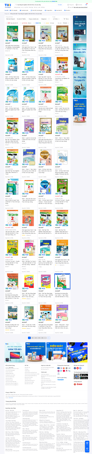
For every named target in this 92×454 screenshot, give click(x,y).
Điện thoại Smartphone (10, 433)
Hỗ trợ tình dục (15, 445)
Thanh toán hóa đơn (60, 435)
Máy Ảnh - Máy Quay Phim (79, 432)
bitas (86, 403)
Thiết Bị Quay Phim (80, 438)
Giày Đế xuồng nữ (30, 433)
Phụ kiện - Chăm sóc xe (61, 443)
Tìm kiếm (60, 4)
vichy (18, 404)
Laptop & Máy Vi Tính (65, 418)
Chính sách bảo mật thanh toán (31, 372)
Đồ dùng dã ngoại (81, 421)
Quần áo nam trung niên (29, 425)
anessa (69, 403)
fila (20, 404)
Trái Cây (7, 422)
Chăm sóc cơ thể (11, 441)
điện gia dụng (17, 7)
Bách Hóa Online (43, 442)
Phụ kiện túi (34, 445)
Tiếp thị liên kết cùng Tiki (30, 380)
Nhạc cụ (48, 438)
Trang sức (41, 421)
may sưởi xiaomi (79, 446)
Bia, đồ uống (9, 426)
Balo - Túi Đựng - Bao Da (80, 436)
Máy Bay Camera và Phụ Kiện (80, 439)
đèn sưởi (79, 443)
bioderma (36, 403)
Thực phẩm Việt (16, 423)
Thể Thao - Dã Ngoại (78, 418)
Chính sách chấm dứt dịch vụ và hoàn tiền (48, 385)
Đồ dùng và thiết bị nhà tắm (47, 436)
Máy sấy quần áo (79, 416)
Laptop (50, 429)
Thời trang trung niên (29, 416)
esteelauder (14, 403)
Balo (40, 411)
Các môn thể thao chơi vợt (81, 426)
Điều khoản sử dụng (28, 377)
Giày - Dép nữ (25, 428)
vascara (7, 403)
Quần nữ (30, 411)
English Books (63, 450)
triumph (51, 403)
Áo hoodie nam (28, 422)
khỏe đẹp (31, 7)
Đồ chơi (17, 411)
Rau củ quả (10, 423)
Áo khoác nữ (31, 413)
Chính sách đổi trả (9, 378)
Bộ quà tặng (45, 449)
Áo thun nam (24, 420)
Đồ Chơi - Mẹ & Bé (10, 410)
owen (26, 403)
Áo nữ (23, 411)
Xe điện (67, 443)
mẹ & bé (26, 7)
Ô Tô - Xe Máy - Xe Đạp (61, 442)
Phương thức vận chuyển (10, 375)
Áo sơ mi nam (30, 421)
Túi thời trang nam (26, 447)
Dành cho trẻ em (11, 427)
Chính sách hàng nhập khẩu (11, 381)
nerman (62, 403)
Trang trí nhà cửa (42, 433)
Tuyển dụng (27, 370)
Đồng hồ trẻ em (52, 422)
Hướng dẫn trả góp (9, 379)
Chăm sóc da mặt (9, 439)
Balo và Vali (42, 410)
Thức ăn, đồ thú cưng (12, 428)
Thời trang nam (26, 418)
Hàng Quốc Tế (59, 410)
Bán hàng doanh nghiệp (29, 382)
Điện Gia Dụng (9, 449)
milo (42, 403)
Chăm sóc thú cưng (43, 443)
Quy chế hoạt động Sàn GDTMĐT (47, 367)
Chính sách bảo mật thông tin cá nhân (32, 374)
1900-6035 (11, 367)
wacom (66, 403)
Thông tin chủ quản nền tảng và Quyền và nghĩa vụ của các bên (48, 388)
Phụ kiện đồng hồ (45, 422)
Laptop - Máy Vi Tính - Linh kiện (47, 425)
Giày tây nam (30, 437)
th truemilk (19, 403)
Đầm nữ (26, 411)
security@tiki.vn (15, 384)
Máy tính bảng (11, 435)
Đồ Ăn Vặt (44, 446)
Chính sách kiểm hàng (10, 376)
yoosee (73, 403)
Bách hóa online (62, 417)
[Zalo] (80, 368)
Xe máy (60, 444)
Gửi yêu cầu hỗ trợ (9, 371)
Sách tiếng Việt (59, 449)
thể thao (43, 7)
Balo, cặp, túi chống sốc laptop (47, 412)
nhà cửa (35, 7)
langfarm (11, 404)
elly (39, 403)
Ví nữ (35, 444)
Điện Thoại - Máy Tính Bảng (12, 432)
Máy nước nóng (81, 415)
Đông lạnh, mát (14, 424)
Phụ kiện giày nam (28, 439)
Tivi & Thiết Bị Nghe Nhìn (63, 420)
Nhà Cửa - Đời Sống (44, 432)
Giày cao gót (24, 430)
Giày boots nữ (27, 432)
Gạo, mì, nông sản (11, 425)
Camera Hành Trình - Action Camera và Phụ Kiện (80, 435)
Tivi (76, 415)
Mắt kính (50, 416)
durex (32, 403)
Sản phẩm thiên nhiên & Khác (12, 443)
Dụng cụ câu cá (79, 424)
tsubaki (22, 404)
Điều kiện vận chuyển (29, 383)
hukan (15, 404)
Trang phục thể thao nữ (77, 420)
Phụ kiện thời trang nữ (43, 416)
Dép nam (28, 438)
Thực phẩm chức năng (12, 440)
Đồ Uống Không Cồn (46, 448)
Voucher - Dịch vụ (60, 434)
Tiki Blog (26, 369)
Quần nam (30, 420)
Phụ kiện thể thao (81, 422)
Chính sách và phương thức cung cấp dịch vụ (48, 382)
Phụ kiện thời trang (43, 415)
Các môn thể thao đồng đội (81, 425)
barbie (23, 403)
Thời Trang (67, 411)
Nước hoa (10, 445)
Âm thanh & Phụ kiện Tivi (78, 411)
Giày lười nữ (32, 432)
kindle (59, 403)
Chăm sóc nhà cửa (12, 429)
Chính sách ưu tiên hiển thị (46, 380)
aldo (48, 403)
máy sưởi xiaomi (82, 448)
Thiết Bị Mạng (46, 428)
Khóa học (66, 435)
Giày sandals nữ (29, 431)
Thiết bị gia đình (16, 450)
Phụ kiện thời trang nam (46, 417)
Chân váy (31, 414)
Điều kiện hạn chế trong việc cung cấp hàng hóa (48, 376)
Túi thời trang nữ (26, 442)
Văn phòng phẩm (66, 449)
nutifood (55, 403)
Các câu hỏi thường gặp (10, 370)
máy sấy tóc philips (82, 444)
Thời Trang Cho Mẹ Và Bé (10, 411)
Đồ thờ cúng (44, 438)
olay (76, 403)
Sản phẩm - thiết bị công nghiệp (64, 419)
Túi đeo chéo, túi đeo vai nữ (27, 444)
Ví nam (23, 449)
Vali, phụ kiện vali (51, 413)
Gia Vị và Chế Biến (45, 445)
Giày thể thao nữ (83, 427)
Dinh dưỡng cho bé (11, 415)
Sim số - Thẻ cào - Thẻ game (66, 439)
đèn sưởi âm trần (79, 451)
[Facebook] (75, 368)
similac (79, 403)
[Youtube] (78, 368)
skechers (45, 403)
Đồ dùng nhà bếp (9, 450)
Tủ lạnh (77, 413)
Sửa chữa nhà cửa (45, 434)
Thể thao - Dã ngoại (62, 414)
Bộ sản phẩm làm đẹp (13, 446)
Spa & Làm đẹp (65, 436)
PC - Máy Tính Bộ (44, 429)
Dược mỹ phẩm (16, 446)
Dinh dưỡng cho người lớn (13, 416)
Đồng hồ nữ (46, 421)
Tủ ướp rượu (85, 416)
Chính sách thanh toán (45, 378)
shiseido (7, 404)
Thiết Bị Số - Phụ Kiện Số (62, 423)
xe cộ (22, 7)
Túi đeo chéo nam (29, 449)
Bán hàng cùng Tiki (45, 369)
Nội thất (45, 435)
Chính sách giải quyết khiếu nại (31, 375)
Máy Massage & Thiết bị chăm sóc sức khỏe (13, 442)
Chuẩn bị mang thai (11, 418)
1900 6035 (11, 397)
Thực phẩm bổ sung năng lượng (81, 428)
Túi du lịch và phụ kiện (46, 411)
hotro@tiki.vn (15, 383)
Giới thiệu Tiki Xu (28, 378)
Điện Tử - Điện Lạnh (78, 410)
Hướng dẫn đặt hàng (9, 373)
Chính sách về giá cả (45, 374)
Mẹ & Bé (63, 416)
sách (39, 7)
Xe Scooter (67, 444)
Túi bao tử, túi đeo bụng (32, 450)
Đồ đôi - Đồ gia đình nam (31, 423)
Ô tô (63, 444)
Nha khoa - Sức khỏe (64, 438)
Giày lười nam (25, 437)
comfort (82, 403)
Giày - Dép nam (26, 435)
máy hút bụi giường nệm (80, 449)
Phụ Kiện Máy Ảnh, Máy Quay (79, 433)
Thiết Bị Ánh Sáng (81, 434)
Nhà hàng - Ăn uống (63, 437)
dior (10, 403)
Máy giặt (77, 414)
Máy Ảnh (83, 439)
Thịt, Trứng (11, 422)
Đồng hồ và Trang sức (44, 420)
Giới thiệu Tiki (27, 367)
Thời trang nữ (25, 410)
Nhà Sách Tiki (59, 448)
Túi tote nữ (30, 445)
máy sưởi (75, 443)
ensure (29, 403)
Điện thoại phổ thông (12, 434)
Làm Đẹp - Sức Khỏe (10, 438)
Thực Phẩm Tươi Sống (11, 420)
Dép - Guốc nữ (31, 430)
